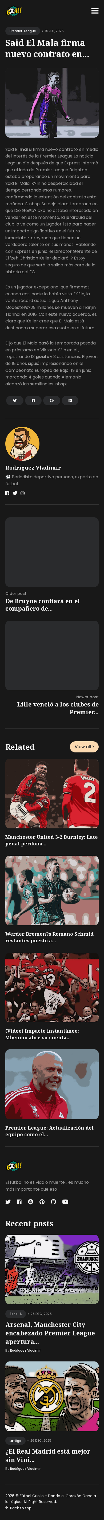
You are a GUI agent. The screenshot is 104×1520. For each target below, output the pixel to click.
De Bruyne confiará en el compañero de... (42, 604)
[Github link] (53, 1202)
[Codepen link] (30, 1202)
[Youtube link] (65, 1202)
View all (83, 747)
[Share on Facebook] (33, 400)
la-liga (15, 1440)
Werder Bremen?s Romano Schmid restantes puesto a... (49, 937)
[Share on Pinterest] (51, 400)
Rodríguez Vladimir (33, 467)
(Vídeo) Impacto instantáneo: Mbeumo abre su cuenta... (42, 1034)
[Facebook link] (7, 493)
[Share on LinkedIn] (70, 400)
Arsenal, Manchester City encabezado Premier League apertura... (50, 1333)
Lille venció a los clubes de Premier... (58, 708)
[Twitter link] (15, 493)
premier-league (23, 31)
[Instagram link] (23, 493)
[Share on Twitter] (14, 400)
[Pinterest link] (42, 1202)
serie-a (16, 1314)
